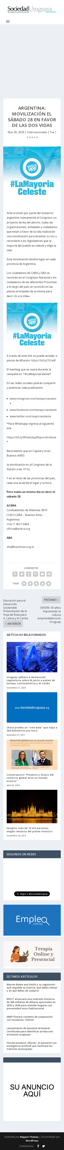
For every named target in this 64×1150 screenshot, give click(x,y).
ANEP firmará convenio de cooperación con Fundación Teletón (30, 1018)
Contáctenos (26, 1146)
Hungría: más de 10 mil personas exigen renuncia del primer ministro (30, 829)
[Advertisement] (32, 58)
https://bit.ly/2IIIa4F (43, 360)
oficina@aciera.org (18, 529)
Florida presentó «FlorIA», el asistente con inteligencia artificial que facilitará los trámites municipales (32, 1046)
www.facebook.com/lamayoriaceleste (33, 410)
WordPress (32, 1140)
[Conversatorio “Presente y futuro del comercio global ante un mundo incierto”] (32, 754)
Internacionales (37, 132)
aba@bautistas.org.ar (20, 547)
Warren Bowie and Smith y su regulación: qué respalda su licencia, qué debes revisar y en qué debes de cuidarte (32, 987)
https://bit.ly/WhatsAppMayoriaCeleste (31, 437)
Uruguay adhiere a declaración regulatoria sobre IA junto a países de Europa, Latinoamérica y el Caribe (31, 680)
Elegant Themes (29, 1136)
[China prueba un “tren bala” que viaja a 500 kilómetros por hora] (32, 707)
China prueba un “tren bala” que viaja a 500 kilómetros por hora (32, 729)
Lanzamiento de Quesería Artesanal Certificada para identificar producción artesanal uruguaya (30, 1031)
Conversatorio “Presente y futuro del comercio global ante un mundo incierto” (30, 777)
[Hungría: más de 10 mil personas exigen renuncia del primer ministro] (32, 806)
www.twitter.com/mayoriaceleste (30, 416)
